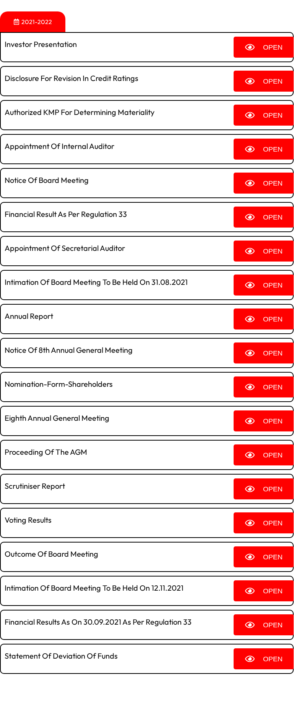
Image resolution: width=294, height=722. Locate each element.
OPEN (273, 47)
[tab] (32, 21)
